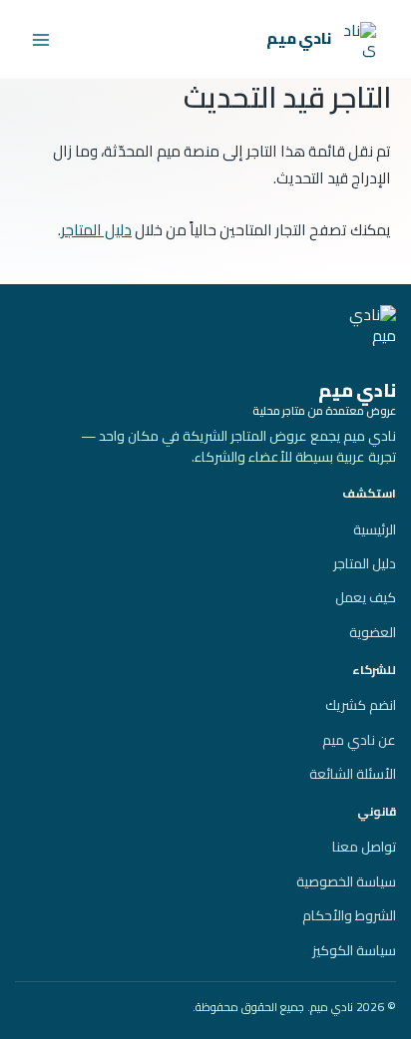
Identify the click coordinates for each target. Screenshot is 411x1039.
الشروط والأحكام (349, 915)
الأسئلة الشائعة (352, 774)
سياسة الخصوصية (346, 881)
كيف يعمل (365, 597)
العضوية (372, 632)
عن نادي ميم (359, 740)
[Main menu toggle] (41, 40)
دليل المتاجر (96, 229)
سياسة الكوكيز (354, 950)
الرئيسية (374, 529)
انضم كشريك (360, 705)
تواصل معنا (364, 847)
